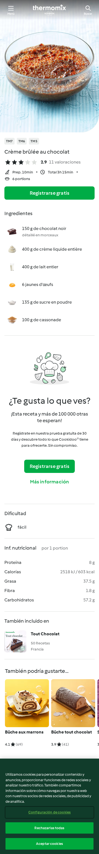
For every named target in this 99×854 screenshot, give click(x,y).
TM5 (34, 141)
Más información (49, 482)
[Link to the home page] (49, 9)
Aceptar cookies (49, 844)
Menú (11, 13)
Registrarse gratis (50, 193)
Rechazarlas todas (49, 828)
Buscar (88, 13)
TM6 (21, 141)
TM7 (9, 141)
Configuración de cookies (49, 812)
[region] (49, 806)
